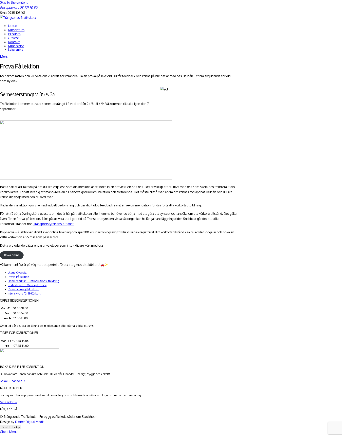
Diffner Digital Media (29, 422)
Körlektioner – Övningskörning (27, 285)
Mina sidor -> (8, 402)
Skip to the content (14, 2)
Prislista (14, 34)
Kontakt (14, 42)
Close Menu (8, 431)
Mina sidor (16, 46)
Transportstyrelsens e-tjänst (53, 224)
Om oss (13, 38)
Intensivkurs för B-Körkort (24, 293)
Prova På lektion (18, 276)
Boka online (15, 49)
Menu (4, 56)
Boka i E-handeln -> (13, 381)
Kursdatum (16, 30)
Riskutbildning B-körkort (23, 289)
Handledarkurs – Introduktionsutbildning (33, 281)
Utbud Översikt (17, 272)
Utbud (12, 26)
